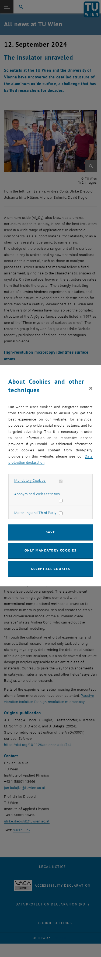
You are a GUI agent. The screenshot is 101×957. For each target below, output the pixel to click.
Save (50, 532)
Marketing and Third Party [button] (35, 513)
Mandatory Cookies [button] (30, 481)
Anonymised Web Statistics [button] (37, 494)
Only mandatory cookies (51, 550)
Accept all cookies (50, 569)
